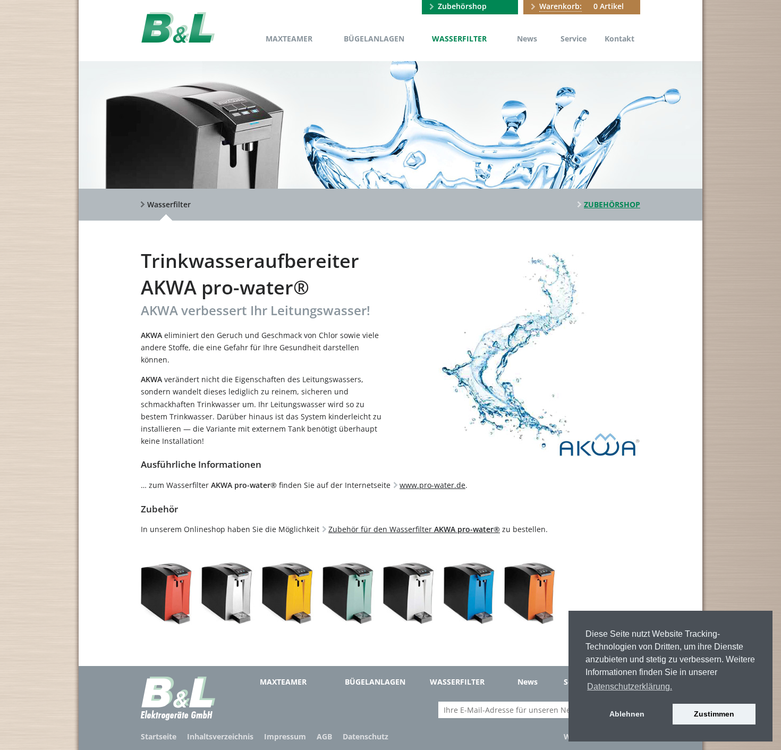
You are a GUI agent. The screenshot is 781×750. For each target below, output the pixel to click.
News (527, 38)
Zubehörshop (462, 6)
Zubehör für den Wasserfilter (414, 529)
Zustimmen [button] (714, 714)
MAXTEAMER (289, 38)
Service (574, 38)
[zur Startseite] (177, 27)
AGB (324, 736)
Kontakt (619, 38)
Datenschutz (365, 736)
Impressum (285, 736)
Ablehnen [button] (626, 714)
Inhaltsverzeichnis (220, 736)
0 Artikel (581, 6)
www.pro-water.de (432, 485)
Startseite (158, 736)
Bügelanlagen (374, 38)
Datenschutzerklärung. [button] (629, 686)
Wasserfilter (459, 38)
